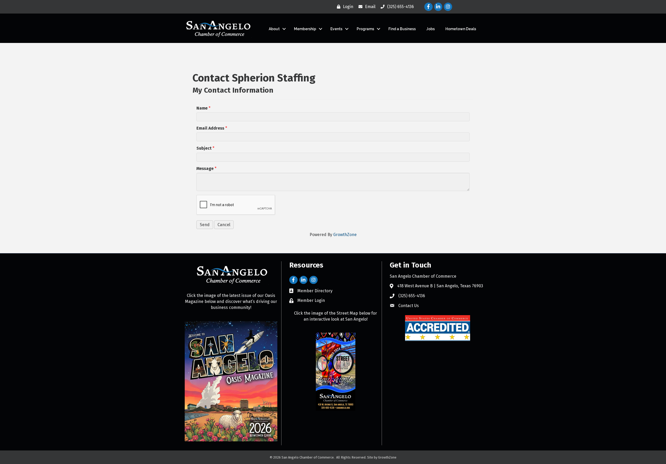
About (274, 29)
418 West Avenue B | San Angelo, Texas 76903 (440, 285)
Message (205, 168)
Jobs (430, 29)
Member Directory (314, 290)
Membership (305, 29)
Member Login (311, 300)
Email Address (210, 128)
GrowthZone (345, 234)
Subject (204, 148)
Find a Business (402, 29)
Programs (365, 29)
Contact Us (408, 305)
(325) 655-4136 (411, 295)
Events (336, 29)
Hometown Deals (460, 29)
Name (202, 108)
